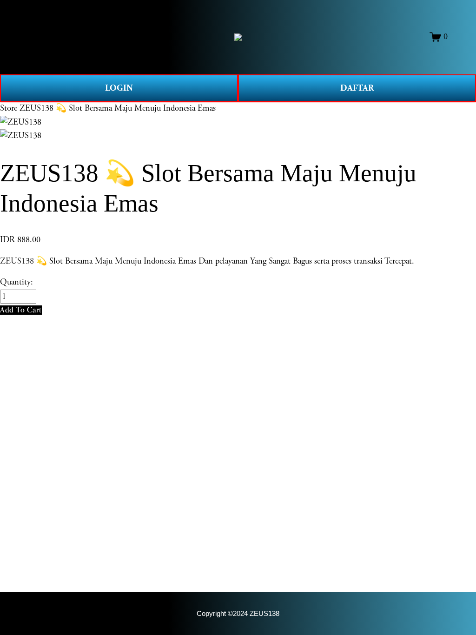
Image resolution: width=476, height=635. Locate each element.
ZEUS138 (17, 261)
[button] (21, 309)
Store (8, 108)
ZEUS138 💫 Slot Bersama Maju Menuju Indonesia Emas (118, 108)
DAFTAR (357, 88)
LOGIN (119, 88)
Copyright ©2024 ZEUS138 (238, 613)
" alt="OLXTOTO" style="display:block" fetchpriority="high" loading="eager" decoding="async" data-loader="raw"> (238, 37)
